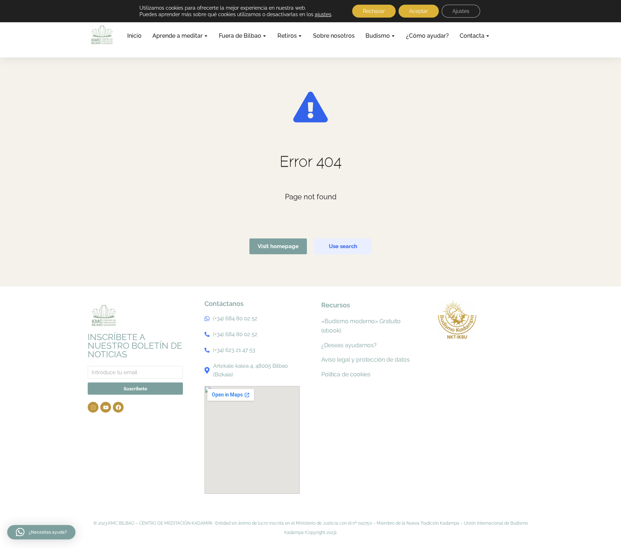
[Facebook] (118, 407)
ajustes (323, 14)
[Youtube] (105, 407)
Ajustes (460, 11)
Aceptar (418, 11)
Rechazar (374, 11)
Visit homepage (278, 246)
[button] (41, 532)
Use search (343, 246)
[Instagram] (93, 407)
